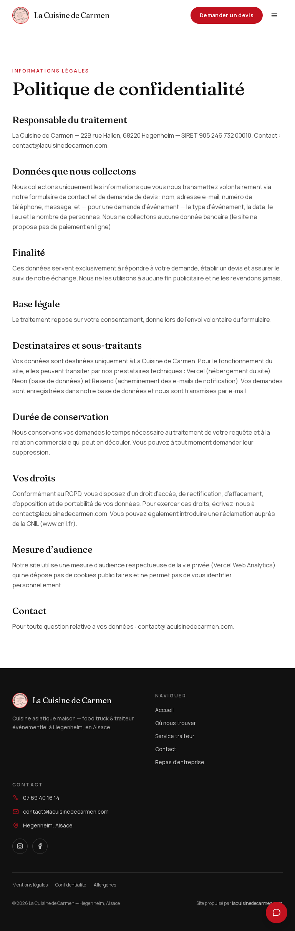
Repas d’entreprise (179, 762)
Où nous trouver (175, 723)
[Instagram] (20, 846)
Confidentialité (70, 885)
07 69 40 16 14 (41, 797)
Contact (165, 749)
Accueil (164, 709)
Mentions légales (30, 885)
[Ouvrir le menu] (274, 15)
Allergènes (105, 885)
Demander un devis (227, 15)
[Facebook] (40, 846)
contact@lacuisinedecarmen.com (66, 811)
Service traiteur (174, 736)
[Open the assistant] (276, 912)
